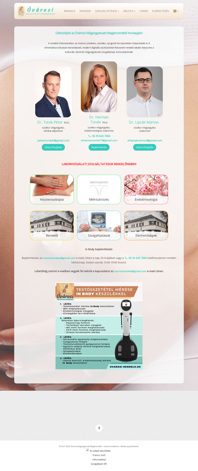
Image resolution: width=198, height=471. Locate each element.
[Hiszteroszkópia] (52, 175)
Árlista (128, 11)
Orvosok (85, 11)
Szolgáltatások (106, 11)
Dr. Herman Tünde (99, 119)
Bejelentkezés (99, 147)
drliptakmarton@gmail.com (144, 140)
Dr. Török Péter (50, 122)
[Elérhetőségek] (146, 211)
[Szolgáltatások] (99, 211)
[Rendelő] (52, 211)
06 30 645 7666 (100, 136)
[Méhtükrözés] (99, 175)
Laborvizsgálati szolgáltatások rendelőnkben (99, 164)
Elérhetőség (160, 11)
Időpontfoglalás (53, 147)
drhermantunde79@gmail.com (99, 140)
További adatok (53, 111)
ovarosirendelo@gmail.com (59, 258)
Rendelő (69, 11)
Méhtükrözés (99, 199)
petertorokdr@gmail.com (53, 140)
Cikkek (144, 11)
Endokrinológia (146, 199)
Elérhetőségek (146, 235)
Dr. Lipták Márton (144, 122)
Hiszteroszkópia (52, 199)
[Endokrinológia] (146, 175)
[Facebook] (99, 428)
